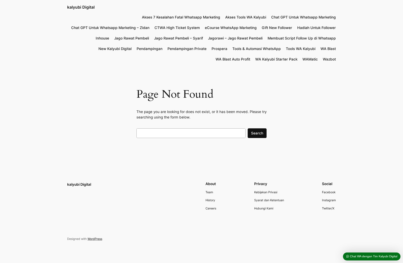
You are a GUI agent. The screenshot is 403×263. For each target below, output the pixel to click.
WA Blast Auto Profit (233, 59)
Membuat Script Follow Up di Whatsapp (302, 38)
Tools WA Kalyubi (300, 49)
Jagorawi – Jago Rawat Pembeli (235, 38)
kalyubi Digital (81, 7)
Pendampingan (149, 49)
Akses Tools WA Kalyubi (245, 17)
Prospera (219, 49)
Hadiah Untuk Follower (316, 28)
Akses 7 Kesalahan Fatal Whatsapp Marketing (181, 17)
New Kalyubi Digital (115, 49)
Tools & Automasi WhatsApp (256, 49)
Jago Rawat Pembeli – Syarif (178, 38)
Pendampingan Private (187, 49)
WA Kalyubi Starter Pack (276, 59)
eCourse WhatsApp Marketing (231, 28)
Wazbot (329, 59)
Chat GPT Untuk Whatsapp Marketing (303, 17)
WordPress (95, 239)
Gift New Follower (277, 28)
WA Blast (328, 49)
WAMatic (310, 59)
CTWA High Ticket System (177, 28)
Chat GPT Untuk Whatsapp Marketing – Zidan (110, 28)
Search (257, 133)
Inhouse (102, 38)
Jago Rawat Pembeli (131, 38)
